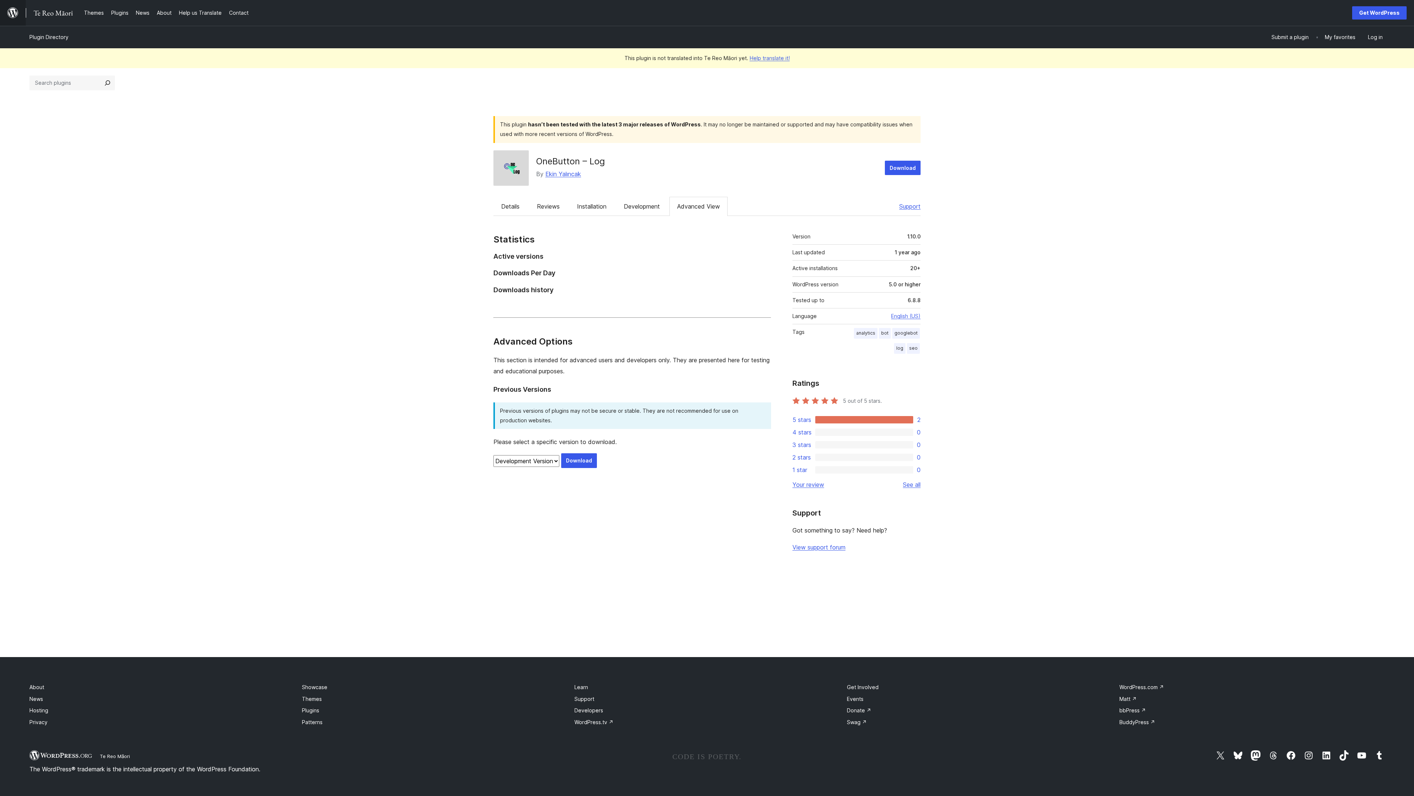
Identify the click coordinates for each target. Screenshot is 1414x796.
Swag (857, 722)
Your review (808, 484)
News (36, 699)
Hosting (38, 710)
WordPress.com (1141, 687)
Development (642, 206)
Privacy (38, 722)
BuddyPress (1137, 722)
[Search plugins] (107, 83)
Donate (859, 710)
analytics (865, 333)
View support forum (818, 547)
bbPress (1132, 710)
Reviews (548, 206)
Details (510, 206)
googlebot (906, 333)
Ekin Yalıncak (563, 174)
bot (885, 333)
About (36, 687)
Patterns (312, 722)
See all (912, 484)
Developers (588, 710)
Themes (312, 699)
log (899, 348)
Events (855, 699)
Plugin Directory (48, 37)
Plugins (310, 710)
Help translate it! (770, 58)
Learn (581, 687)
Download (903, 168)
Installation (591, 206)
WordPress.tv (593, 722)
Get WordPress (1379, 13)
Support (910, 206)
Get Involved (863, 687)
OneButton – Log (570, 161)
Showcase (314, 687)
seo (913, 348)
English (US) (906, 316)
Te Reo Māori (115, 756)
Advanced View (698, 206)
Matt (1128, 699)
